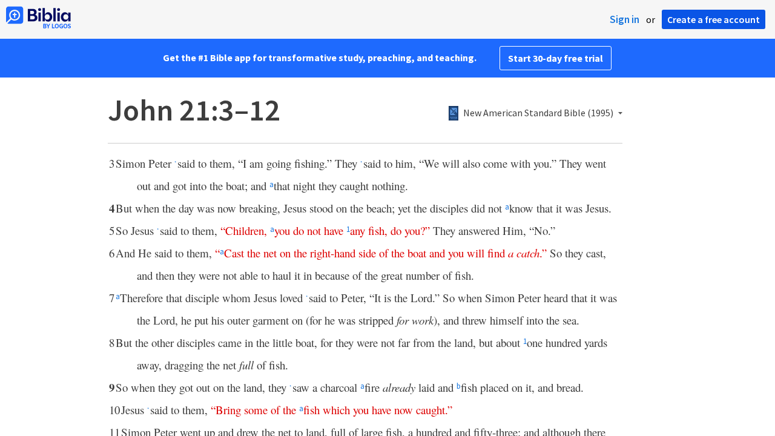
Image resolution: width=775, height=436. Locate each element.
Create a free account (713, 19)
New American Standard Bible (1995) (538, 113)
